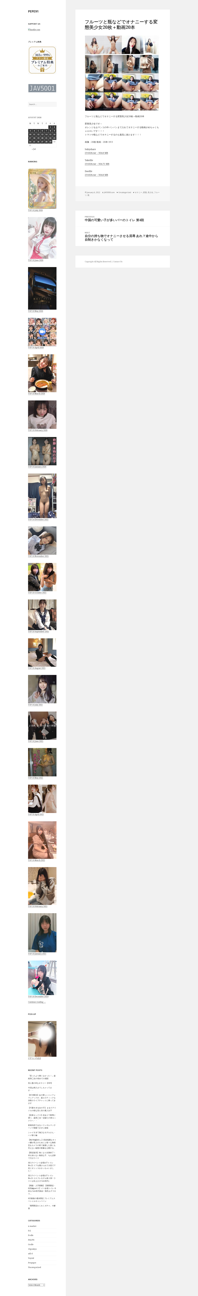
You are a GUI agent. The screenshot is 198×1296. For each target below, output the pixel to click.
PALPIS (31, 1240)
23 (54, 138)
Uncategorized (34, 1267)
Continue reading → (37, 1002)
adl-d (30, 1253)
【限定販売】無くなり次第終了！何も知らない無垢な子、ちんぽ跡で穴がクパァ (42, 1155)
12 (38, 134)
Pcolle (30, 1235)
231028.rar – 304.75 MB (97, 163)
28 (46, 141)
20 (42, 138)
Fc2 (29, 1230)
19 (38, 138)
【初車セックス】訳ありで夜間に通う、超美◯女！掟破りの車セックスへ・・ (42, 1118)
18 (34, 138)
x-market (32, 1226)
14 (46, 134)
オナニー (138, 192)
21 (46, 138)
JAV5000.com (109, 192)
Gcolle (30, 1244)
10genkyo (32, 1249)
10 (30, 134)
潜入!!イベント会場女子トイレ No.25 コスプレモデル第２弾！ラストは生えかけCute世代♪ (42, 1178)
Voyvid (31, 1258)
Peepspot (32, 1262)
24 (30, 141)
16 (54, 134)
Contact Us (117, 261)
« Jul (34, 149)
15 (50, 134)
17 (30, 138)
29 (50, 141)
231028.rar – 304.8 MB (96, 152)
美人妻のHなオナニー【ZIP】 (40, 1083)
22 (50, 138)
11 (34, 134)
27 (42, 141)
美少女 (150, 192)
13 (42, 134)
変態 (145, 192)
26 (38, 141)
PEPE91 (33, 11)
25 (34, 141)
